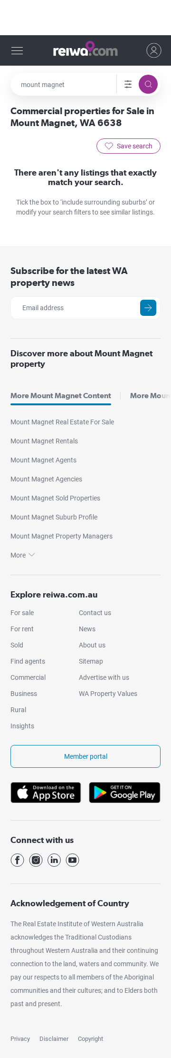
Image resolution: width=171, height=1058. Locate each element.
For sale (22, 613)
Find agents (27, 661)
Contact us (95, 613)
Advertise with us (104, 677)
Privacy (20, 1038)
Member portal (85, 756)
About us (92, 645)
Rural (18, 710)
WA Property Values (108, 693)
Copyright (90, 1038)
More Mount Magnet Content (60, 395)
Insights (22, 726)
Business (23, 693)
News (87, 629)
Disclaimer (53, 1038)
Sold (16, 645)
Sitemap (91, 661)
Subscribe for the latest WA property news (69, 276)
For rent (22, 629)
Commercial (28, 677)
